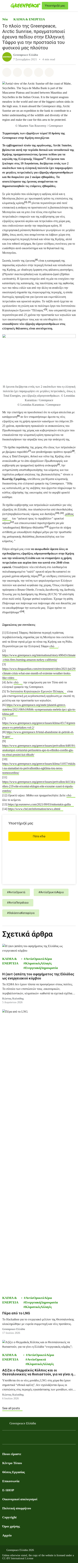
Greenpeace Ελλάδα (25, 54)
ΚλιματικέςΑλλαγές (38, 963)
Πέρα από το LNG (16, 1313)
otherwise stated (18, 1555)
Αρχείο (7, 1535)
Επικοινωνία (10, 1481)
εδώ (51, 646)
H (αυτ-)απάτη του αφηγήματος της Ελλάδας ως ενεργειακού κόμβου (38, 976)
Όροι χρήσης (11, 1526)
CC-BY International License (17, 1558)
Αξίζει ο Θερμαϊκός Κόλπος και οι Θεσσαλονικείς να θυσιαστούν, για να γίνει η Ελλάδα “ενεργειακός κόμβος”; (37, 1372)
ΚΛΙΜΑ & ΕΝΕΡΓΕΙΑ (29, 19)
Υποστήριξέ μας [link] (55, 5)
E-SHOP (8, 1490)
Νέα (5, 19)
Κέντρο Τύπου (12, 1463)
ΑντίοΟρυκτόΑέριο (39, 959)
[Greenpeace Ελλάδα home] (25, 5)
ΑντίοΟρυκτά (36, 1359)
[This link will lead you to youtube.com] (12, 1438)
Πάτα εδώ (39, 836)
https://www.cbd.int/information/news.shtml (34, 809)
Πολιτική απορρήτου (16, 1508)
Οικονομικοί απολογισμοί (19, 1499)
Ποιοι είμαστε (11, 1454)
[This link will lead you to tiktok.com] (35, 1438)
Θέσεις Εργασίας (13, 1472)
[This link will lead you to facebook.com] (4, 1438)
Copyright (9, 1517)
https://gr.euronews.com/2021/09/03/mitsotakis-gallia (39, 804)
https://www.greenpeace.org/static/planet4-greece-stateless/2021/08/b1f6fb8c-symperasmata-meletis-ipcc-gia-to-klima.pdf (39, 709)
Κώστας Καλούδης (13, 998)
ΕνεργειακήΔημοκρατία (41, 968)
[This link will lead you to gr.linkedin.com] (27, 1438)
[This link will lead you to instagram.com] (19, 1438)
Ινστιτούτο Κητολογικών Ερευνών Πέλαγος (36, 691)
